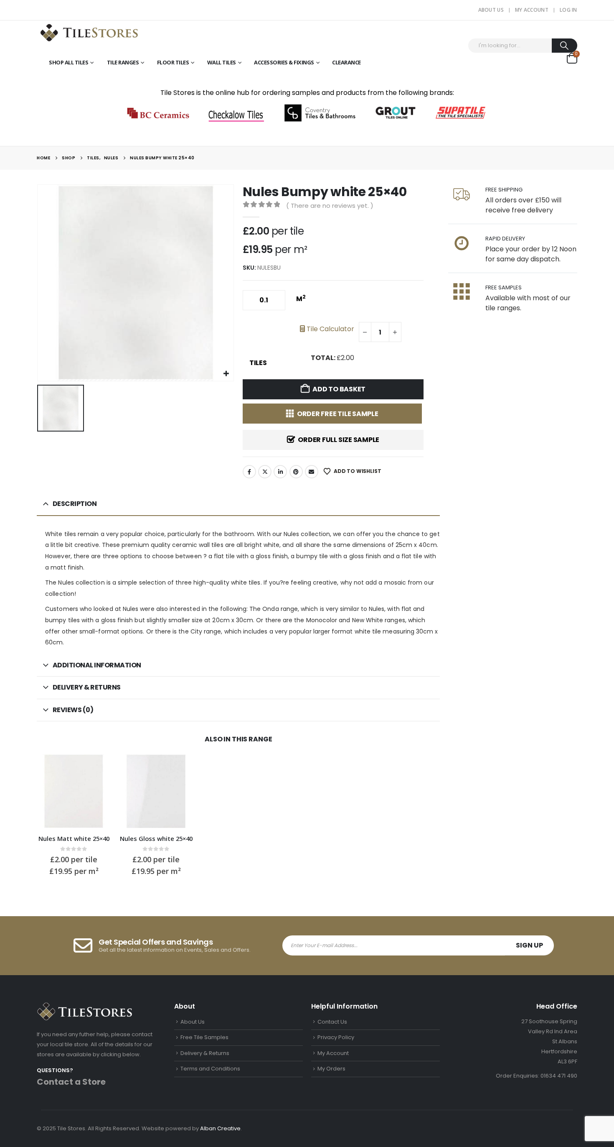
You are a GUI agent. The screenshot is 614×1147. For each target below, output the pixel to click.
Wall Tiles (221, 62)
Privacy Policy (335, 1037)
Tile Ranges (123, 62)
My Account (531, 9)
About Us (491, 9)
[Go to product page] (74, 791)
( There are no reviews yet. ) (329, 205)
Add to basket (338, 389)
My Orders (331, 1069)
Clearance (346, 62)
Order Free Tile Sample (337, 414)
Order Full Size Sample (338, 439)
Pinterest (296, 471)
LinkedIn (280, 471)
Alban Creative (220, 1128)
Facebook (249, 471)
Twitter (264, 471)
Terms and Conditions (210, 1069)
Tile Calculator (329, 329)
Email (311, 471)
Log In (568, 9)
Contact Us (332, 1022)
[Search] (564, 45)
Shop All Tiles (68, 62)
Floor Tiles (173, 62)
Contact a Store (71, 1082)
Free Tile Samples (204, 1037)
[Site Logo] (89, 31)
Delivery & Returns (204, 1053)
